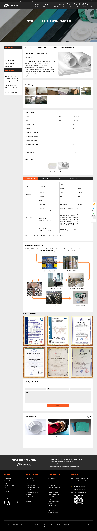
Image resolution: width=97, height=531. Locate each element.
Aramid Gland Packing (31, 485)
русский (84, 0)
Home (37, 6)
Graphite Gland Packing (31, 483)
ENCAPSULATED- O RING (11, 51)
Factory (6, 493)
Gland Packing (29, 478)
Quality (78, 6)
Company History (8, 480)
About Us (44, 6)
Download (6, 491)
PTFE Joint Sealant (53, 492)
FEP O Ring (51, 496)
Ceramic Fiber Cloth (53, 512)
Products (70, 6)
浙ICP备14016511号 (48, 527)
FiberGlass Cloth (52, 505)
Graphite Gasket (52, 483)
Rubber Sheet (58, 437)
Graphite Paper (52, 480)
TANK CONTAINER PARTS (11, 57)
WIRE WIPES (8, 54)
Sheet (49, 48)
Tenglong (27, 61)
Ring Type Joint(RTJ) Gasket (55, 499)
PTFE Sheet (56, 48)
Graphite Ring (51, 485)
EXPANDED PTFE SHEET (45, 235)
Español (90, 0)
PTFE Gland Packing (30, 480)
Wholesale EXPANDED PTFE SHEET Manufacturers (63, 524)
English (78, 0)
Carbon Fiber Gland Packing (32, 487)
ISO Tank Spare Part (30, 496)
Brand (5, 496)
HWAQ (87, 524)
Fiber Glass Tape (52, 510)
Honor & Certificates (9, 485)
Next (90, 417)
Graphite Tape (51, 478)
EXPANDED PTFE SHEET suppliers (49, 251)
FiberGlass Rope (52, 508)
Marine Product (9, 66)
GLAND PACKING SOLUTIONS (57, 6)
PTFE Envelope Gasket (53, 494)
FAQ (5, 487)
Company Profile (8, 478)
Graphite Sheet (29, 490)
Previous (88, 417)
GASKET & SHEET (9, 60)
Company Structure (8, 483)
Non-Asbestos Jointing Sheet (81, 437)
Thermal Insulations (10, 63)
